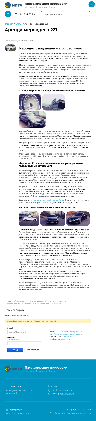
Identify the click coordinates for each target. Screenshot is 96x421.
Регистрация (33, 350)
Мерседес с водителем (56, 301)
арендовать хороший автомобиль (47, 200)
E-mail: (10, 328)
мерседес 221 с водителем (20, 303)
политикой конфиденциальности (62, 337)
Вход (15, 350)
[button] (65, 14)
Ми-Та (81, 246)
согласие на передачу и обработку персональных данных (66, 333)
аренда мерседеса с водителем (48, 303)
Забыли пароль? (14, 339)
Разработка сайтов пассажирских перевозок (70, 413)
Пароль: (10, 337)
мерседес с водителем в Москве (29, 301)
